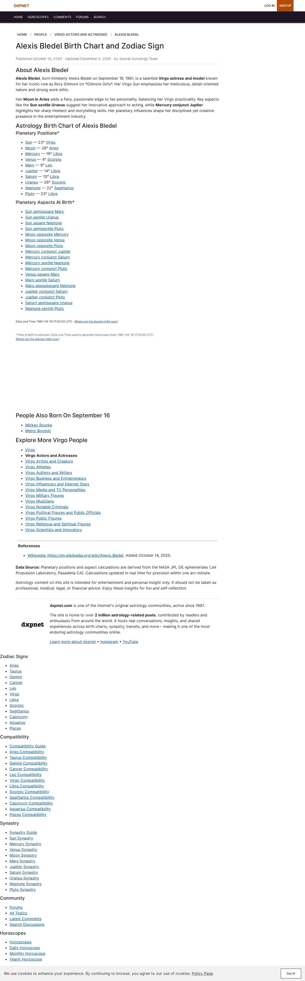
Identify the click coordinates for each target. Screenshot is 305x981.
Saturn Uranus (48, 302)
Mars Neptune (50, 285)
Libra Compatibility (27, 786)
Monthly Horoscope (27, 953)
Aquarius (17, 722)
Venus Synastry (23, 849)
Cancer (16, 682)
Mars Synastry (22, 861)
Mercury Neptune (47, 262)
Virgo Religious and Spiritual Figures (58, 524)
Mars (29, 165)
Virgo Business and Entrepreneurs (55, 478)
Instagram (109, 641)
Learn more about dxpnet (73, 641)
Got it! (291, 973)
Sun (28, 142)
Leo (49, 165)
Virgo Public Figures (43, 518)
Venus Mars (42, 274)
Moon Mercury (47, 234)
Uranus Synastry (24, 878)
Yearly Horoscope (26, 959)
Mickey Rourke (38, 425)
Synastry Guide (23, 832)
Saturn (31, 176)
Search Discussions (27, 924)
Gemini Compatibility (28, 763)
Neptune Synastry (26, 883)
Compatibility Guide (28, 746)
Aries (53, 148)
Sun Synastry (21, 838)
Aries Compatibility (27, 751)
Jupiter (31, 170)
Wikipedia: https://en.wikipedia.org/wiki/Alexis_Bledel (75, 555)
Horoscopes (20, 942)
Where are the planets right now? (96, 321)
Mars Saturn (42, 280)
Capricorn (18, 716)
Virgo (51, 142)
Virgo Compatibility (27, 780)
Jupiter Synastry (24, 866)
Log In (269, 5)
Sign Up (285, 5)
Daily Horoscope (25, 947)
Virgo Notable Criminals (46, 506)
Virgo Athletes (38, 466)
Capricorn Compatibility (31, 803)
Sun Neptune (43, 222)
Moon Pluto (44, 245)
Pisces (15, 728)
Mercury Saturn (47, 257)
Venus (30, 159)
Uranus (31, 182)
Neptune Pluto (44, 308)
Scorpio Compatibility (29, 791)
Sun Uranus (42, 217)
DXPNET (21, 5)
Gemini (16, 676)
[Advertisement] (118, 379)
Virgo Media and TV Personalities (55, 489)
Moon (30, 148)
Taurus (15, 671)
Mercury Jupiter (48, 251)
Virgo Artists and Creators (49, 461)
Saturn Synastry (24, 872)
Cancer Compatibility (29, 768)
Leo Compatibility (26, 774)
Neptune (33, 187)
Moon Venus (45, 240)
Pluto (30, 193)
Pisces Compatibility (28, 814)
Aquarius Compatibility (30, 808)
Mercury (32, 153)
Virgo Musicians (39, 501)
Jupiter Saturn (46, 291)
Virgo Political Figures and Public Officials (63, 512)
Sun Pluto (44, 228)
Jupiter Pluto (45, 297)
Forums (16, 907)
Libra (57, 153)
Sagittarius (64, 187)
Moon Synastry (23, 855)
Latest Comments (25, 918)
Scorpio (54, 159)
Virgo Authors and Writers (48, 472)
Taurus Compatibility (28, 757)
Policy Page (202, 973)
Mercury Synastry (25, 843)
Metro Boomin (38, 430)
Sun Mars (44, 211)
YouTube (130, 641)
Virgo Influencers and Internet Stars (57, 484)
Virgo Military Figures (44, 495)
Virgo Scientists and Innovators (53, 529)
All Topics (18, 913)
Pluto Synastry (23, 889)
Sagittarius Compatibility (32, 797)
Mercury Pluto (46, 268)
